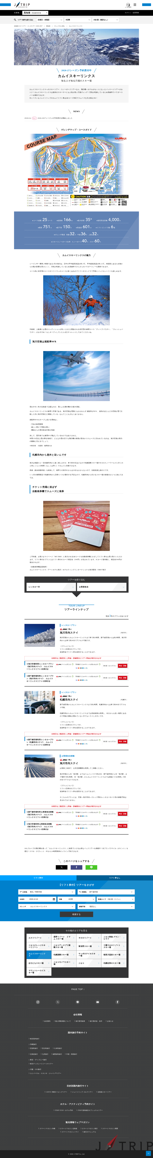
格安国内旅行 (34, 1039)
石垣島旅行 (34, 1048)
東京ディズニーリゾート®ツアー (41, 1064)
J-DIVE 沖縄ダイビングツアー (56, 1092)
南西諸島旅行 (57, 1054)
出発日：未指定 (43, 20)
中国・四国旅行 (71, 1054)
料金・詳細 (122, 666)
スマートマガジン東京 (90, 1128)
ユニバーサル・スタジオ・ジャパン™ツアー (45, 1073)
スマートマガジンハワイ (70, 1132)
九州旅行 (45, 1054)
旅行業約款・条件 (96, 1021)
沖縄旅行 (33, 1044)
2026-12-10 (33, 899)
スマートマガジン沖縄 (47, 1128)
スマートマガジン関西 (110, 1128)
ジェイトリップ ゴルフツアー (82, 1092)
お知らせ (110, 1021)
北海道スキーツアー (105, 1092)
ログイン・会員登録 (132, 12)
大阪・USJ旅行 (35, 1069)
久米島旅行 (58, 1048)
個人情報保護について (63, 1021)
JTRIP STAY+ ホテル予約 (64, 1110)
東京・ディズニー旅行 (38, 1060)
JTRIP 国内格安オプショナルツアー (90, 1110)
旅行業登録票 (80, 1021)
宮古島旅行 (46, 1048)
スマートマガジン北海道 (68, 1128)
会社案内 (47, 1021)
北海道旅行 (34, 1054)
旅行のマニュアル (90, 1132)
